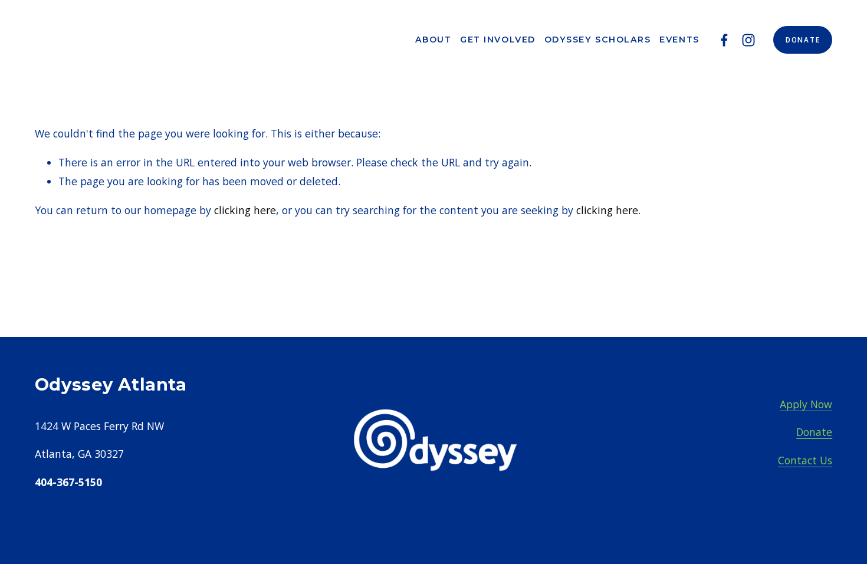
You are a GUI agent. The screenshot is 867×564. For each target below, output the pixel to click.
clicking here (245, 210)
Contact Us (805, 460)
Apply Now (806, 404)
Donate (803, 39)
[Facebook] (724, 40)
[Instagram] (748, 40)
